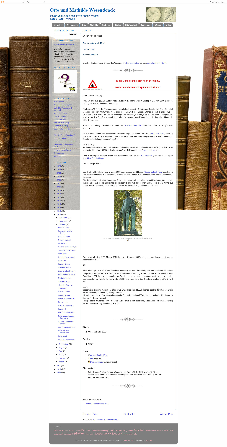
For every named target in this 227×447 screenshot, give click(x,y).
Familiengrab (146, 155)
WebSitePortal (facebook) (64, 135)
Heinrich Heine (64, 236)
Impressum (58, 156)
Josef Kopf (62, 288)
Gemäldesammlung (118, 430)
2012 (59, 214)
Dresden (78, 430)
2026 (59, 166)
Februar (62, 358)
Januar (62, 361)
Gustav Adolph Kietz (153, 172)
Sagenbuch (58, 434)
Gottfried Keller (64, 268)
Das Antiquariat (96, 362)
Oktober (62, 224)
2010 (59, 369)
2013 (59, 211)
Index (168, 25)
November (63, 221)
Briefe (66, 430)
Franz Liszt (62, 302)
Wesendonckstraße (129, 434)
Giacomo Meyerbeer (66, 327)
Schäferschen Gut (133, 126)
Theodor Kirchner (65, 285)
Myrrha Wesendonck (64, 45)
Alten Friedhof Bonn (95, 158)
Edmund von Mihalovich (63, 332)
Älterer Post (166, 414)
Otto (84, 25)
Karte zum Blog (60, 120)
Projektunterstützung (62, 150)
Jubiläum (139, 430)
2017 (59, 197)
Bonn (164, 63)
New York (168, 430)
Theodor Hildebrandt (66, 250)
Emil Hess (62, 243)
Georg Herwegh (64, 240)
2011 (59, 366)
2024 (59, 173)
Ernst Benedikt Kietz (66, 275)
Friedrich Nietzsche (66, 340)
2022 (59, 180)
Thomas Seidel (60, 138)
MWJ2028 (160, 430)
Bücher (118, 25)
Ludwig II (62, 309)
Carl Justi (62, 261)
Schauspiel (68, 434)
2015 (59, 204)
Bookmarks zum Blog (62, 129)
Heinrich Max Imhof (66, 257)
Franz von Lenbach (66, 299)
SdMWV (78, 433)
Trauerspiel (89, 434)
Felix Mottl (62, 336)
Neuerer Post (90, 414)
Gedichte (106, 25)
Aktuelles (58, 25)
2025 (59, 170)
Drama (71, 431)
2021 (59, 183)
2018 (59, 194)
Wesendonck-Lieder (107, 433)
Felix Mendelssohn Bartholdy (66, 317)
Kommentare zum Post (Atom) (105, 419)
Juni (61, 351)
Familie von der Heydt (67, 247)
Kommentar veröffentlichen (97, 404)
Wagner (158, 25)
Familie (86, 430)
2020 (59, 187)
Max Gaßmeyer (156, 134)
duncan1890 (129, 440)
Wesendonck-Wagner (63, 105)
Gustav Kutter (64, 292)
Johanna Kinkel (64, 282)
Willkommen (72, 25)
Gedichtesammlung (100, 431)
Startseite (129, 414)
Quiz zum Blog (60, 116)
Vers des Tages (60, 113)
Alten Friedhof (153, 63)
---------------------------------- (65, 132)
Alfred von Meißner (66, 313)
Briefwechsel (131, 25)
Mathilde (94, 25)
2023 (59, 176)
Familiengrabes (132, 63)
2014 (59, 208)
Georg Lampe (64, 295)
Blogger (148, 440)
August (62, 348)
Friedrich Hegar (64, 227)
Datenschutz (59, 153)
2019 (59, 190)
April (61, 354)
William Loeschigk (65, 306)
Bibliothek (58, 430)
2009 (59, 373)
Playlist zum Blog (61, 126)
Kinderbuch (151, 431)
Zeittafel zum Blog (61, 123)
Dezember (63, 218)
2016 (59, 201)
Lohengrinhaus (149, 150)
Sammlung (146, 25)
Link (92, 358)
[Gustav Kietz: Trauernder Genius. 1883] (128, 235)
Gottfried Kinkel (64, 278)
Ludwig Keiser (64, 264)
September (63, 344)
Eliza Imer (62, 254)
